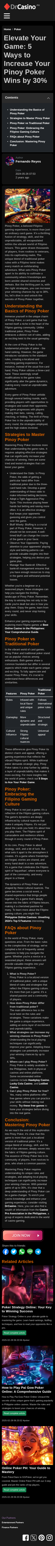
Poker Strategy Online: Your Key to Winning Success (27, 1309)
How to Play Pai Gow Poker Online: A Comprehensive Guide (26, 1389)
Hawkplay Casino (38, 1080)
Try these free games (31, 1105)
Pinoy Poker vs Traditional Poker (30, 123)
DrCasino (10, 1206)
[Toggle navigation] (7, 16)
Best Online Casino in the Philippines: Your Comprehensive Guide (26, 628)
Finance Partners (10, 1527)
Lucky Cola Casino (21, 1083)
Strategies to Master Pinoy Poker (30, 118)
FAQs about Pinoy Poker (25, 136)
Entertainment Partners (13, 1522)
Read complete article (14, 1333)
